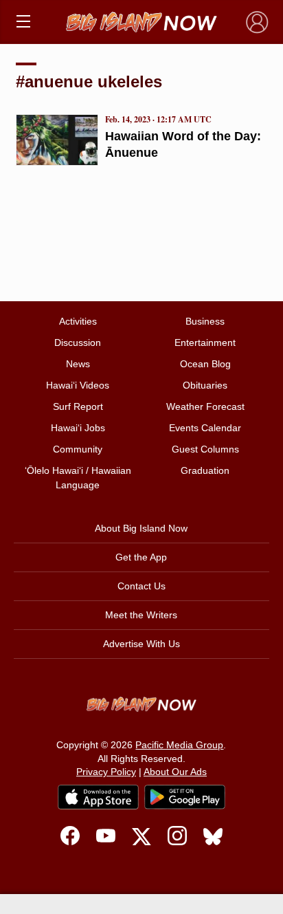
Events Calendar (205, 427)
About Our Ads (175, 771)
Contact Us (141, 585)
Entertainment (205, 342)
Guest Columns (205, 449)
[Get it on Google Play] (184, 797)
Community (77, 449)
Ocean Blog (205, 363)
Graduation (205, 470)
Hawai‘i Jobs (78, 427)
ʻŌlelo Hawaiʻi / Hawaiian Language (78, 477)
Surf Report (78, 406)
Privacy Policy (106, 771)
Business (205, 321)
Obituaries (205, 385)
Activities (78, 321)
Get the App (141, 557)
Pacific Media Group (179, 744)
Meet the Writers (141, 614)
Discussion (77, 342)
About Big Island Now (141, 528)
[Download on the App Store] (98, 797)
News (78, 363)
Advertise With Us (141, 643)
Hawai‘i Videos (77, 385)
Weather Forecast (205, 406)
